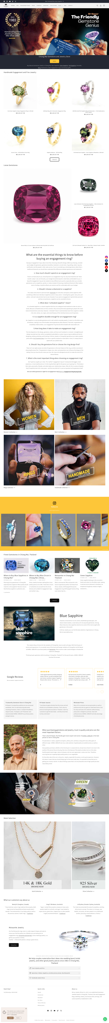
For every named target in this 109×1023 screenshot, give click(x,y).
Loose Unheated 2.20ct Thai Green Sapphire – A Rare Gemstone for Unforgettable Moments (88, 204)
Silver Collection (88, 891)
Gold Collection (36, 891)
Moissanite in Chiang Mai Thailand (64, 576)
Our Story (40, 1000)
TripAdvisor (30, 913)
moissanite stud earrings (25, 935)
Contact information (70, 1020)
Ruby (39, 67)
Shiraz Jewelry (40, 1020)
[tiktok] (106, 263)
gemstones (52, 649)
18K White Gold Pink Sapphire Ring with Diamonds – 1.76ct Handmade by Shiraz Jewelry (89, 112)
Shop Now (13, 945)
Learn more (14, 1014)
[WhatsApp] (105, 1019)
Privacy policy (54, 1020)
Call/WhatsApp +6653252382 (10, 992)
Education (40, 997)
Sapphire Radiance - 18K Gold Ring (54, 152)
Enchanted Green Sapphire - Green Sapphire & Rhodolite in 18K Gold (88, 152)
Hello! (54, 61)
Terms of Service (42, 1002)
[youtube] (106, 267)
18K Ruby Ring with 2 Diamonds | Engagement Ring (54, 111)
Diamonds (53, 292)
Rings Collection (8, 487)
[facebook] (106, 260)
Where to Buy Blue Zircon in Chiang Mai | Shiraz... (40, 576)
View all (54, 159)
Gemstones (40, 995)
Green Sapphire (64, 65)
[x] (106, 270)
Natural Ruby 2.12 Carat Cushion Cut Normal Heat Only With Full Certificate (37, 245)
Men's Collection (60, 432)
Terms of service (62, 1020)
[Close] (26, 1008)
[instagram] (106, 257)
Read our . (70, 371)
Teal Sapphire (72, 65)
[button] (60, 5)
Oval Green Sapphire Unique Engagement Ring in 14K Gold (20, 111)
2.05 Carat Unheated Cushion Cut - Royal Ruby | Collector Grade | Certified (89, 245)
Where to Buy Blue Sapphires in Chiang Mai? (16, 576)
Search (39, 992)
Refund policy (41, 1005)
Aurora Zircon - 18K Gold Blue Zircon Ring (20, 152)
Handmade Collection (61, 487)
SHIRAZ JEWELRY (87, 736)
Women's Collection (10, 432)
